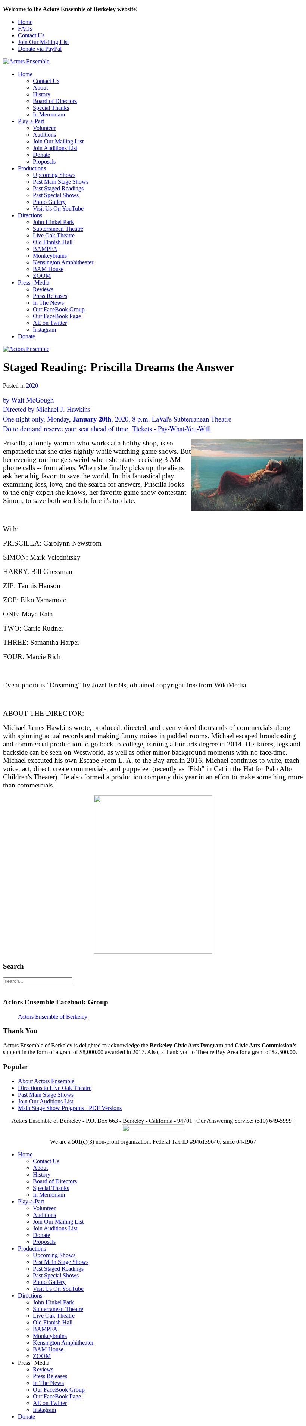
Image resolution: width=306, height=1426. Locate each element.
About (40, 87)
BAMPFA (45, 249)
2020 (32, 385)
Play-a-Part (31, 121)
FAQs (25, 28)
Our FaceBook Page (57, 316)
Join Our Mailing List (43, 42)
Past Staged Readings (58, 188)
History (41, 94)
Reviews (43, 289)
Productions (32, 168)
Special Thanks (51, 108)
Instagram (44, 329)
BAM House (48, 269)
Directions (30, 215)
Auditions (44, 134)
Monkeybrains (50, 255)
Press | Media (33, 282)
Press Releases (50, 296)
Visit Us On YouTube (58, 208)
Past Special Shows (56, 195)
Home (25, 22)
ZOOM (42, 276)
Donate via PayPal (40, 49)
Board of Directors (55, 101)
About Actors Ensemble (46, 1081)
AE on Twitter (50, 323)
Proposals (44, 161)
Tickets (142, 428)
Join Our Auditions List (45, 1101)
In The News (48, 302)
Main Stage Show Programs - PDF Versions (70, 1108)
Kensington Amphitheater (63, 262)
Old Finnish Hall (52, 242)
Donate (41, 155)
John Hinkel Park (53, 222)
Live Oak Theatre (54, 235)
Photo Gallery (49, 202)
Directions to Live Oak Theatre (54, 1088)
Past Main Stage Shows (60, 181)
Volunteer (44, 128)
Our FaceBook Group (59, 309)
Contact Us (31, 35)
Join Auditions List (55, 148)
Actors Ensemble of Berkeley (52, 1016)
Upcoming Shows (54, 175)
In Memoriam (49, 114)
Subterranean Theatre (58, 229)
